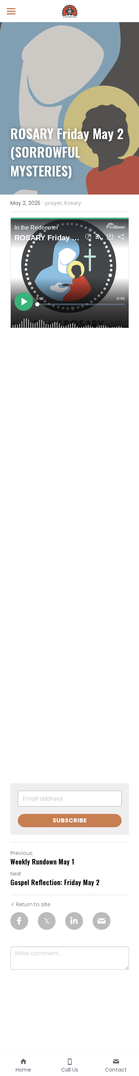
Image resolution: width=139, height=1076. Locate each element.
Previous (21, 853)
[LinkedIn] (74, 921)
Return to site (33, 904)
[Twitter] (47, 921)
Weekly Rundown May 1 (42, 861)
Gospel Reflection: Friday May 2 (54, 882)
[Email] (101, 921)
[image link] (69, 10)
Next (15, 873)
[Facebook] (19, 921)
